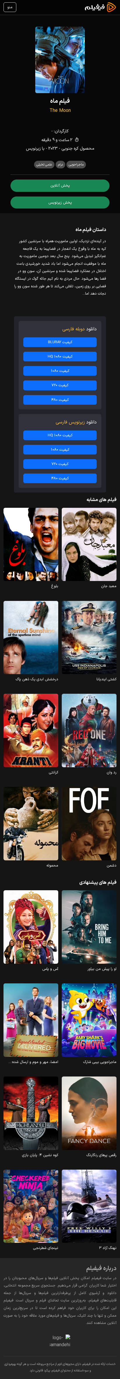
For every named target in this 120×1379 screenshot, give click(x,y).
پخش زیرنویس (60, 202)
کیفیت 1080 (60, 371)
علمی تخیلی (44, 164)
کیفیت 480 (60, 400)
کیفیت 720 (60, 385)
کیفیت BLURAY (60, 342)
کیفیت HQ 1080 (60, 356)
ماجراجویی (76, 164)
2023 (53, 149)
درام (60, 164)
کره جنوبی (70, 149)
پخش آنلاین (60, 185)
